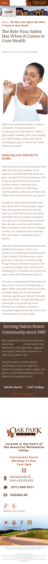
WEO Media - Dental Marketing (36, 547)
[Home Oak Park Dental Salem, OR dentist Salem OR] (9, 11)
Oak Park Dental (20, 547)
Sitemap (39, 549)
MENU (5, 2)
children (18, 344)
